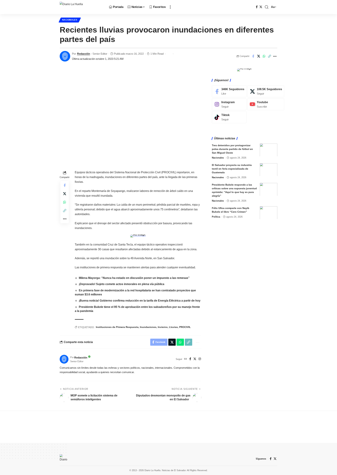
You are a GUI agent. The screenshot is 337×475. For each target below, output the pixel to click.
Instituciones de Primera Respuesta (117, 327)
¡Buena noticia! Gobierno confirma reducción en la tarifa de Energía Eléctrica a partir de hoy (139, 300)
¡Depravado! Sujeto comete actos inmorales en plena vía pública (121, 284)
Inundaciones (148, 327)
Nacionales (69, 20)
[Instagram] (199, 359)
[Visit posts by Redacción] (65, 56)
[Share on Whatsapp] (264, 56)
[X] (261, 7)
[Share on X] (258, 56)
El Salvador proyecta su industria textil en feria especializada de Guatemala (232, 168)
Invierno (163, 327)
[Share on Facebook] (253, 56)
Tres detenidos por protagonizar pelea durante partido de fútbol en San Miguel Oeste (232, 149)
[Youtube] (265, 104)
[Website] (185, 359)
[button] (170, 7)
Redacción (83, 53)
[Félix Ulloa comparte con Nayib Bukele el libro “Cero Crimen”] (268, 212)
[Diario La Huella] (81, 7)
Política (216, 216)
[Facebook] (257, 7)
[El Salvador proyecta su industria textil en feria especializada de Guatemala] (268, 169)
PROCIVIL (185, 327)
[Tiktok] (229, 117)
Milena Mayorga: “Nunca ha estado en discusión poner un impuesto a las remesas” (134, 277)
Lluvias (173, 327)
